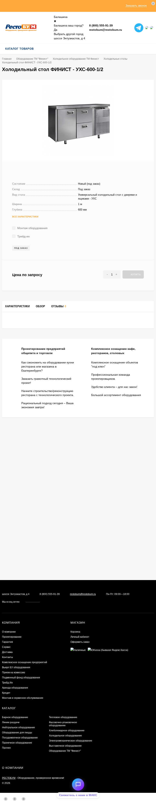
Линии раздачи (11, 722)
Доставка (7, 652)
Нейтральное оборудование (18, 727)
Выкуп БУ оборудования (16, 667)
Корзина (75, 631)
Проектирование (12, 636)
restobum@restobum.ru (105, 29)
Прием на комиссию (13, 672)
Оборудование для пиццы (17, 732)
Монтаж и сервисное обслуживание (22, 698)
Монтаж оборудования (32, 228)
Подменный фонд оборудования (21, 677)
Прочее (6, 747)
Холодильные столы (115, 58)
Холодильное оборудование (65, 735)
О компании (9, 631)
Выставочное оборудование (65, 745)
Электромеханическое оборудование (70, 740)
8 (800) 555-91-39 (101, 25)
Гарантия (7, 642)
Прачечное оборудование (17, 742)
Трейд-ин (23, 236)
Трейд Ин (7, 682)
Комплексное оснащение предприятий (24, 662)
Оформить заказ (80, 642)
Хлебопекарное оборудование (66, 730)
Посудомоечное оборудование (20, 737)
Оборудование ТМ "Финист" (32, 58)
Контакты (7, 657)
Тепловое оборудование (63, 717)
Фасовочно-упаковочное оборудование (63, 724)
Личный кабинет (79, 636)
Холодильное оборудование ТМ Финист (76, 58)
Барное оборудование (15, 717)
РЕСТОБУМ (8, 778)
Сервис (6, 647)
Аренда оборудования (15, 687)
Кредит (6, 692)
